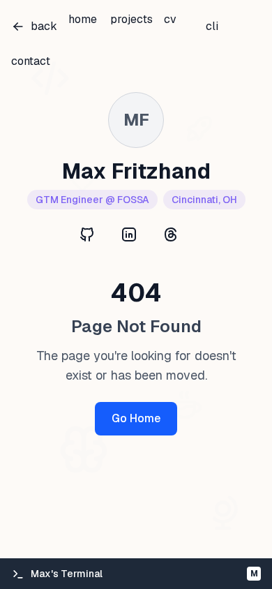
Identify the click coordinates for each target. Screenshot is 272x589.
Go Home (136, 418)
